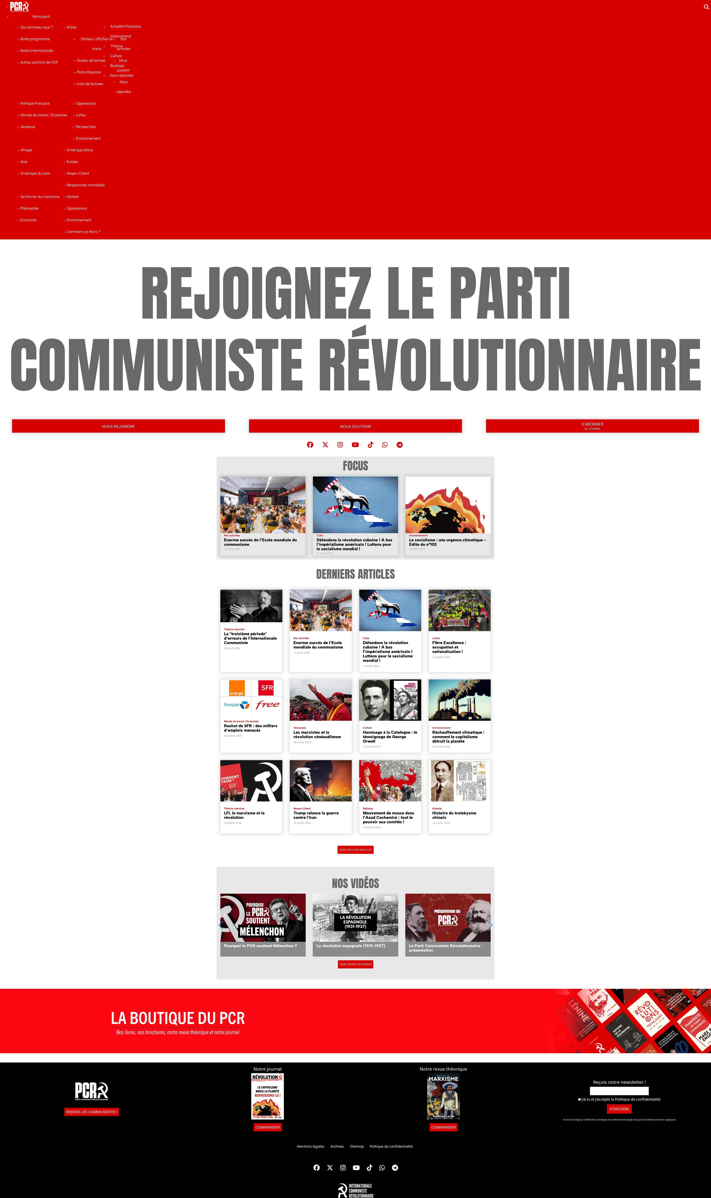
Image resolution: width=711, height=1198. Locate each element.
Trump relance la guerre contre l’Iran (316, 815)
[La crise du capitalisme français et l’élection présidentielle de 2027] (355, 925)
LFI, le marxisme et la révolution (244, 815)
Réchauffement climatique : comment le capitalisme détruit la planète (458, 737)
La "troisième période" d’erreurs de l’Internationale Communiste (250, 638)
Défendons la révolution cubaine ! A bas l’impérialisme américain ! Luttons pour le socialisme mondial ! (354, 544)
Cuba (320, 535)
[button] (490, 925)
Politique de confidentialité (637, 1099)
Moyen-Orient (302, 808)
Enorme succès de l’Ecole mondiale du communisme (260, 542)
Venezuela (299, 727)
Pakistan (368, 808)
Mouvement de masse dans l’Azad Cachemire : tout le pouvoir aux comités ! (388, 817)
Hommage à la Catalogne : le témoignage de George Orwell (390, 737)
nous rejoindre (118, 425)
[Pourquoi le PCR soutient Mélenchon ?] (448, 925)
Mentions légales (310, 1146)
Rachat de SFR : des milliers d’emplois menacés (250, 728)
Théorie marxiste (234, 629)
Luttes (436, 638)
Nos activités (232, 535)
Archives (337, 1146)
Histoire (437, 808)
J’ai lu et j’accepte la (620, 1099)
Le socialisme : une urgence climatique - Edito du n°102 (447, 542)
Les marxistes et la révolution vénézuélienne (317, 734)
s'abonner (592, 425)
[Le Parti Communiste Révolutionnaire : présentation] (263, 925)
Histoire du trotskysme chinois (454, 815)
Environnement (418, 535)
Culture (367, 727)
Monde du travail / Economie (241, 721)
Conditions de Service (654, 1119)
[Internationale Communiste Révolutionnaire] (355, 1189)
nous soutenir (355, 425)
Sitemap (357, 1146)
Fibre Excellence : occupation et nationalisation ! (449, 647)
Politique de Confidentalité (611, 1119)
